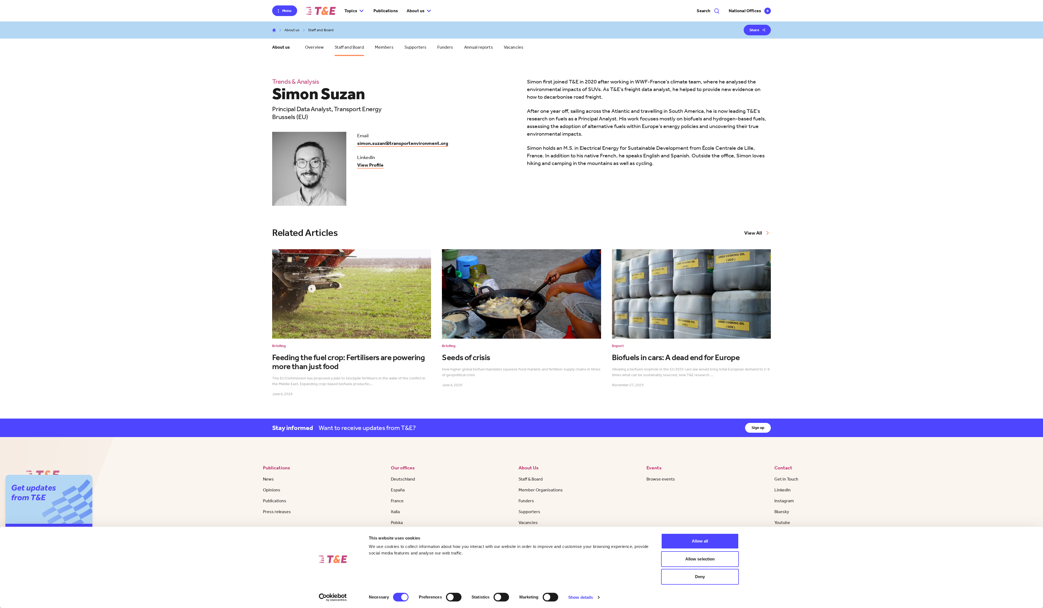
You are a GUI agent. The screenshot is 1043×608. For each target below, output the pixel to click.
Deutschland (403, 479)
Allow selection (700, 559)
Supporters (415, 47)
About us (292, 30)
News (268, 479)
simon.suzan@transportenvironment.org (402, 143)
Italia (395, 511)
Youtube (782, 522)
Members (384, 47)
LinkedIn (782, 489)
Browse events (660, 479)
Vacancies (513, 47)
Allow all (700, 541)
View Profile (370, 165)
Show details (580, 597)
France (397, 500)
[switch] (453, 597)
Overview (314, 47)
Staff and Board (349, 47)
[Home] (321, 11)
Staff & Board (531, 479)
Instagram (784, 500)
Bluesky (781, 511)
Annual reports (478, 47)
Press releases (277, 511)
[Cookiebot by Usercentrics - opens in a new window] (333, 597)
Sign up (758, 427)
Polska (397, 522)
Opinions (271, 489)
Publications (385, 10)
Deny (700, 576)
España (398, 489)
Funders (445, 47)
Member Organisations (541, 489)
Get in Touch (786, 479)
